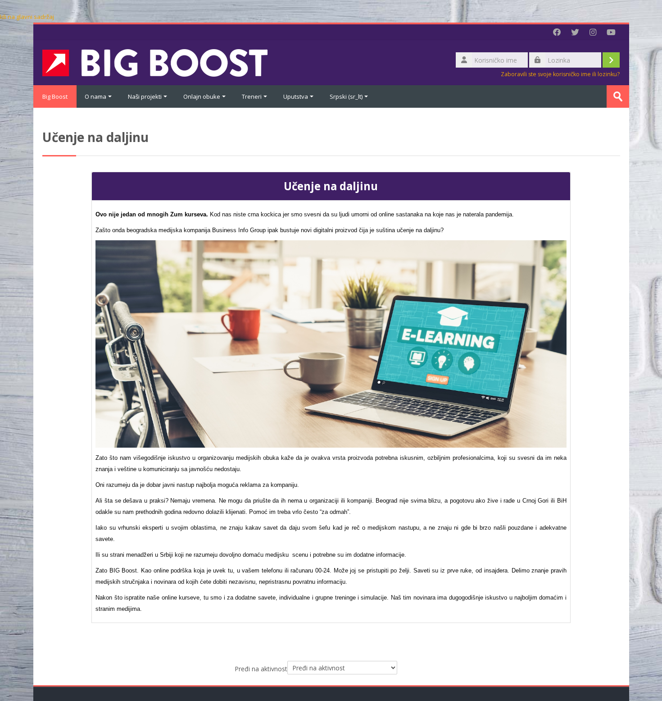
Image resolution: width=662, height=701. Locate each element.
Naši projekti (145, 96)
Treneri (252, 96)
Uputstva (295, 96)
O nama (95, 96)
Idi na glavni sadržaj (27, 17)
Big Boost (55, 96)
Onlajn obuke (201, 96)
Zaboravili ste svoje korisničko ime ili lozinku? (560, 74)
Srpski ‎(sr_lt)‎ (346, 96)
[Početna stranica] (155, 62)
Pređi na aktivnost (261, 668)
